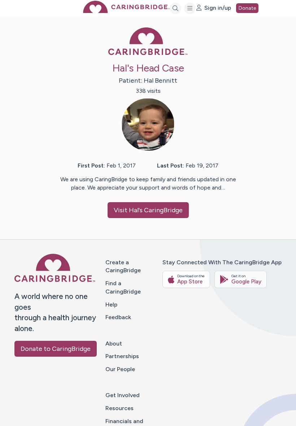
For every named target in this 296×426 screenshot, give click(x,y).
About (113, 343)
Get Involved (122, 395)
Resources (119, 408)
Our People (120, 369)
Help (111, 304)
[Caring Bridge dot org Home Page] (126, 11)
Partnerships (122, 356)
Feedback (118, 317)
